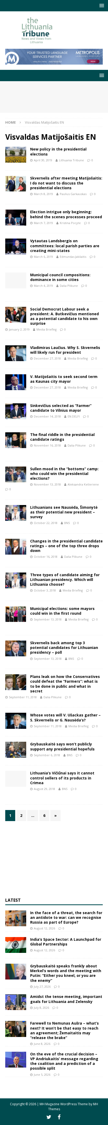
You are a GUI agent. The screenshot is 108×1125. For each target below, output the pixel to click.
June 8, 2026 (42, 1044)
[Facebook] (59, 1117)
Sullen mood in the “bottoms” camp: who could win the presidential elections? (64, 473)
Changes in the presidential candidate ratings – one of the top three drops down (66, 546)
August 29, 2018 (44, 789)
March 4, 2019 (43, 286)
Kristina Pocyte (70, 223)
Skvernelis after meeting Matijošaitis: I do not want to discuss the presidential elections (66, 183)
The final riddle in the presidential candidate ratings (62, 437)
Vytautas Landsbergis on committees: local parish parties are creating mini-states (64, 245)
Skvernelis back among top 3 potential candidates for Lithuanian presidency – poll (64, 647)
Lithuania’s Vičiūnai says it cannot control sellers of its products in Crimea (62, 777)
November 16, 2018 (47, 445)
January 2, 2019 (19, 329)
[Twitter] (48, 1117)
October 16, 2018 (45, 557)
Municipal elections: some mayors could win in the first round (62, 611)
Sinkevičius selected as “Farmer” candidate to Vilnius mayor (60, 408)
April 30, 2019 (43, 160)
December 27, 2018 (47, 358)
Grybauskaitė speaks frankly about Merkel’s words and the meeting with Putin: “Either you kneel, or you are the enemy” (65, 973)
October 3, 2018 (45, 590)
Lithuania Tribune (71, 160)
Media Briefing (46, 329)
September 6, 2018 (47, 755)
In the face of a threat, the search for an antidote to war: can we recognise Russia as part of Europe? (66, 917)
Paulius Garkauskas (73, 194)
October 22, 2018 (45, 523)
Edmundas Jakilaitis (73, 257)
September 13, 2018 (48, 619)
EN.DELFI (74, 416)
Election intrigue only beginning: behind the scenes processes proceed (66, 214)
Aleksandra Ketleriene (83, 484)
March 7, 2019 (43, 223)
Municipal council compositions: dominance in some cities (60, 277)
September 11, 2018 (23, 697)
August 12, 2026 (44, 928)
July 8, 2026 (41, 1008)
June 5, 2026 (42, 1074)
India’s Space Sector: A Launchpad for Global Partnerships (65, 942)
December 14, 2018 (47, 416)
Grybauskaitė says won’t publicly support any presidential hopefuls (62, 746)
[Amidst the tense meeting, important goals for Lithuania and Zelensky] (15, 1002)
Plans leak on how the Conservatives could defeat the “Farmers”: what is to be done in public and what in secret (65, 684)
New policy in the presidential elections (58, 151)
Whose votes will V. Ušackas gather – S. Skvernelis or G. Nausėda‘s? (65, 717)
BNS (67, 523)
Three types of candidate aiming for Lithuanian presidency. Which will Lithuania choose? (65, 579)
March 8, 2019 (43, 194)
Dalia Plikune (69, 286)
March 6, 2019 (43, 257)
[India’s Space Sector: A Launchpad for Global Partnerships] (15, 945)
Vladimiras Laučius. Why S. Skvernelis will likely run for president (65, 350)
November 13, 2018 (47, 484)
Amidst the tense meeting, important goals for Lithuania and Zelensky (66, 999)
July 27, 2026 (42, 986)
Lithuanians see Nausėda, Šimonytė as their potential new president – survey (64, 512)
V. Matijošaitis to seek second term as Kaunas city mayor (64, 379)
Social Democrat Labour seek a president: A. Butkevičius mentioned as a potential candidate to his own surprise (64, 316)
